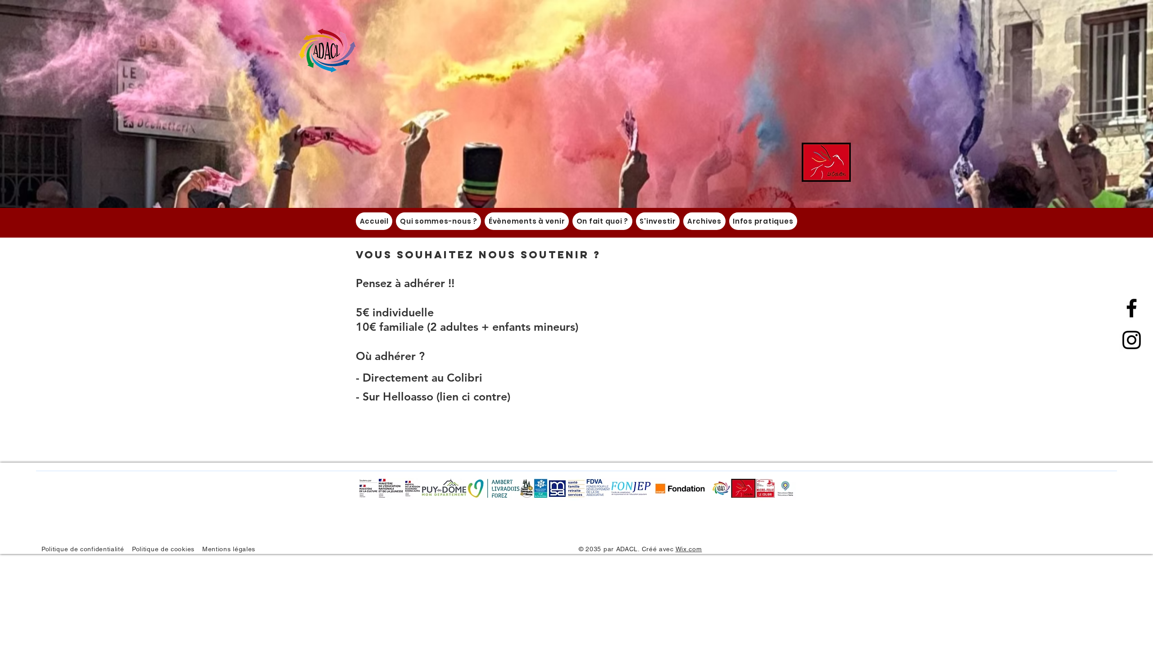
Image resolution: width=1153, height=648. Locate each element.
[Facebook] (1131, 308)
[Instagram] (1131, 340)
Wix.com (689, 549)
